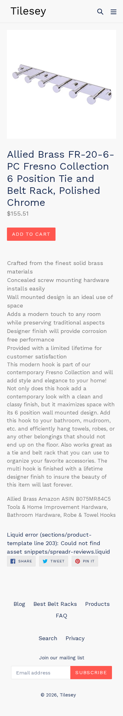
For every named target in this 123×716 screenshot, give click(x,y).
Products (97, 603)
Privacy (75, 638)
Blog (19, 603)
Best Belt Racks (55, 603)
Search (47, 638)
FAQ (61, 615)
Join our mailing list (61, 658)
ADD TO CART (31, 234)
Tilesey (68, 695)
